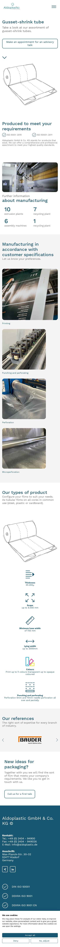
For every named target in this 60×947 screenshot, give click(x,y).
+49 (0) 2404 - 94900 (21, 838)
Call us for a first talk (20, 794)
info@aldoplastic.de (24, 844)
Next (56, 740)
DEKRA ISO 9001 (22, 896)
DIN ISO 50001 (21, 886)
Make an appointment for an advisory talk (30, 43)
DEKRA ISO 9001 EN (24, 905)
